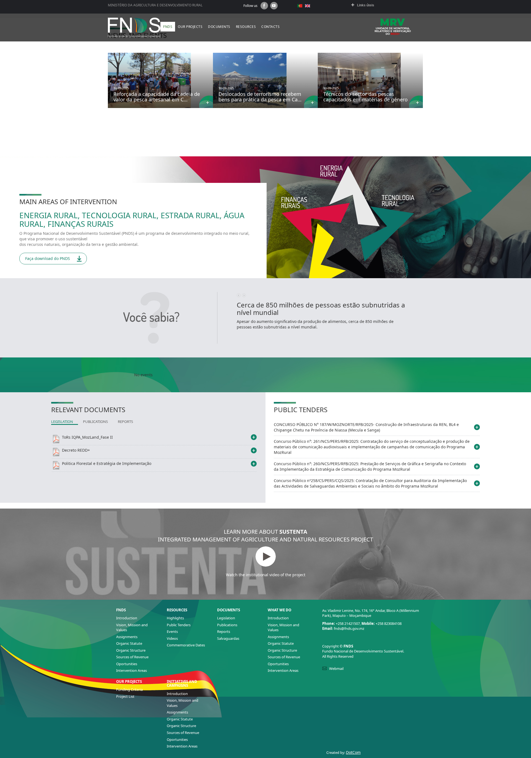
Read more (206, 102)
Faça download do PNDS (47, 258)
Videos (172, 638)
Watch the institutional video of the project (265, 574)
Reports (223, 631)
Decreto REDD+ (76, 450)
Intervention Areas (131, 670)
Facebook (264, 5)
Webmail (336, 668)
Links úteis (365, 5)
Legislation (226, 617)
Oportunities (126, 663)
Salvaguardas (228, 638)
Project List (125, 696)
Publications (227, 624)
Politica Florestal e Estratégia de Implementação (106, 463)
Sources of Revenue (132, 656)
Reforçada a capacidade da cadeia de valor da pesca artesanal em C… (156, 97)
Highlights (175, 617)
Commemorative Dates (186, 645)
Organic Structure (130, 650)
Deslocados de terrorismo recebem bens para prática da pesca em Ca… (259, 97)
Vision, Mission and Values (132, 627)
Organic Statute (129, 643)
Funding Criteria (129, 689)
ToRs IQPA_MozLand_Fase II (87, 437)
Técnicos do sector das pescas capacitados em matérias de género (365, 97)
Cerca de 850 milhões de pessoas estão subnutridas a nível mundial (321, 308)
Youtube (274, 5)
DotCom (353, 752)
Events (172, 631)
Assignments (126, 636)
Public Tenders (179, 624)
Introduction (126, 617)
